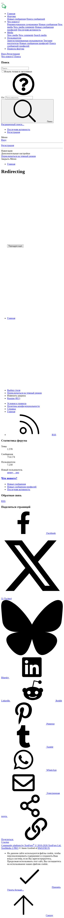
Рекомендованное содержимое (22, 24)
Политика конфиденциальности (23, 406)
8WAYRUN (44, 848)
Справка (11, 409)
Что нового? (13, 21)
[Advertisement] (32, 209)
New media (12, 35)
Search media (40, 35)
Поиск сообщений (35, 19)
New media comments (23, 27)
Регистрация (13, 132)
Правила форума (15, 48)
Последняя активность (29, 30)
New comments (26, 35)
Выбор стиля (13, 390)
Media (10, 32)
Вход (3, 140)
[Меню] (2, 3)
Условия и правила (16, 403)
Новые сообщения (16, 19)
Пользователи (14, 38)
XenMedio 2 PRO (9, 848)
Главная (11, 13)
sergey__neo (13, 472)
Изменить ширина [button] (16, 395)
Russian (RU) (13, 398)
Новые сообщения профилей (34, 43)
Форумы (11, 16)
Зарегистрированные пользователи (25, 40)
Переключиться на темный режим (18, 156)
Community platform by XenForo (31, 845)
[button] (23, 94)
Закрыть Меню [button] (8, 159)
